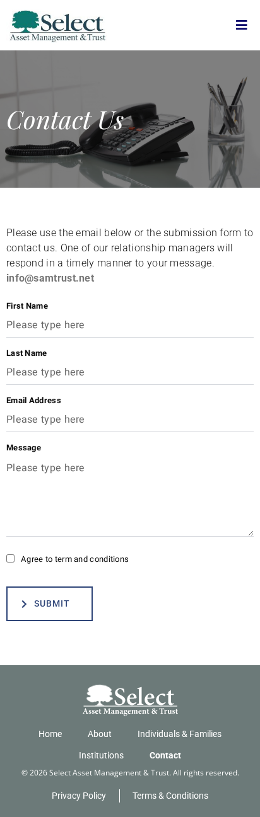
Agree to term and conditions (75, 559)
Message (23, 448)
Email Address (33, 400)
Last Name (26, 353)
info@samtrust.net (50, 278)
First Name (27, 306)
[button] (242, 25)
